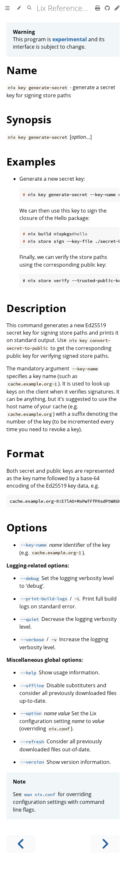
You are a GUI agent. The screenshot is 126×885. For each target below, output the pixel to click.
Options (26, 527)
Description (36, 308)
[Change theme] (18, 8)
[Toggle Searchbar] (29, 8)
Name (21, 70)
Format (25, 453)
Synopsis (28, 119)
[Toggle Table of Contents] (7, 8)
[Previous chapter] (21, 844)
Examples (31, 161)
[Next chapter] (105, 844)
